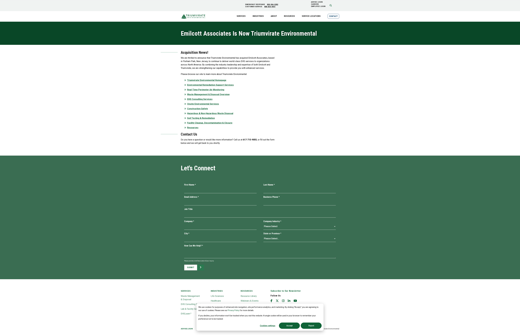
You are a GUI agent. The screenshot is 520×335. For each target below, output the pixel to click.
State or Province (272, 233)
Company (189, 221)
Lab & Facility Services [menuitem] (191, 309)
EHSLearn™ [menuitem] (186, 313)
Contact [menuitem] (333, 16)
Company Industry (272, 221)
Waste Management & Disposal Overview (208, 94)
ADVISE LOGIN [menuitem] (317, 2)
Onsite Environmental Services (203, 104)
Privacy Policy (233, 310)
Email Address (191, 197)
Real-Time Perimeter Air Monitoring (205, 89)
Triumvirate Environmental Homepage (206, 80)
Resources (192, 127)
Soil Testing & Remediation (201, 118)
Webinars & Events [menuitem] (250, 301)
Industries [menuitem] (258, 16)
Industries (217, 291)
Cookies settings (267, 326)
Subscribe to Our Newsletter (286, 291)
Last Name (269, 184)
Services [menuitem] (241, 16)
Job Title (188, 209)
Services (186, 291)
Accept (289, 326)
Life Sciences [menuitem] (217, 296)
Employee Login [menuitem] (318, 6)
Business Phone (271, 197)
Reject (311, 326)
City (186, 233)
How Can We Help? (193, 245)
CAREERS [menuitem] (315, 4)
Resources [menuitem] (289, 16)
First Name (190, 184)
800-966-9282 (272, 4)
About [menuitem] (274, 16)
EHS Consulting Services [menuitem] (192, 304)
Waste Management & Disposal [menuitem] (190, 298)
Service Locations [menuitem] (311, 16)
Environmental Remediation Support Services (210, 85)
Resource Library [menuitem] (249, 296)
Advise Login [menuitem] (187, 329)
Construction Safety (197, 108)
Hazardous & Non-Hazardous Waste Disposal (210, 113)
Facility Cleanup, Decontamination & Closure (209, 123)
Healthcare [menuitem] (216, 301)
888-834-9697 (269, 7)
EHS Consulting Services (199, 99)
